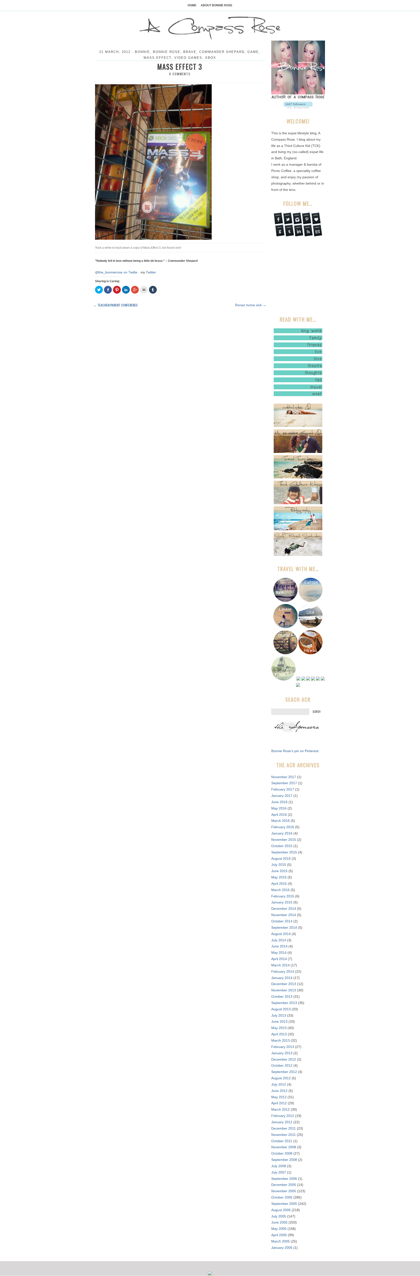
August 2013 (281, 1009)
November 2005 (283, 1191)
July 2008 (278, 1166)
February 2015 (282, 896)
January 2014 (281, 978)
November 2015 (283, 840)
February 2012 (282, 1116)
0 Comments (180, 73)
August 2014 (281, 934)
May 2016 (279, 808)
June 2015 (279, 871)
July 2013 (278, 1015)
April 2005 (279, 1235)
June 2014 (279, 946)
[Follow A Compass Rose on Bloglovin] (298, 107)
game (253, 52)
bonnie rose (166, 52)
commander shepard (222, 52)
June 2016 (279, 802)
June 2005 (279, 1222)
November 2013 (283, 990)
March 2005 (280, 1241)
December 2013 (283, 984)
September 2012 (284, 1072)
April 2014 (279, 959)
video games (188, 58)
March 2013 (280, 1040)
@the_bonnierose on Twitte (116, 272)
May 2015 (279, 877)
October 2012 (281, 1065)
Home (192, 5)
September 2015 (284, 852)
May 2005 (279, 1229)
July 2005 (278, 1216)
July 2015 (278, 865)
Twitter (151, 272)
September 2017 (284, 783)
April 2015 (279, 883)
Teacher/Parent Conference (115, 304)
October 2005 (281, 1197)
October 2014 (281, 921)
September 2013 (284, 1003)
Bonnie (142, 52)
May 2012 (279, 1097)
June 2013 (279, 1021)
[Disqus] (179, 372)
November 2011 (283, 1135)
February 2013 (282, 1047)
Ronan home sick (250, 305)
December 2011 (283, 1128)
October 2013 (281, 996)
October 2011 (281, 1141)
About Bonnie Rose (216, 5)
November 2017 (283, 777)
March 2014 (280, 965)
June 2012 (279, 1091)
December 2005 (283, 1185)
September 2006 (284, 1179)
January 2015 (281, 902)
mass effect (157, 58)
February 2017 (282, 789)
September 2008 (284, 1160)
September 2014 (284, 927)
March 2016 (280, 821)
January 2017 (281, 796)
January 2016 (281, 833)
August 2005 (281, 1210)
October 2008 (281, 1153)
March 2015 (280, 890)
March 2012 (280, 1109)
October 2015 (281, 846)
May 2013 (279, 1028)
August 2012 (281, 1078)
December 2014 (283, 908)
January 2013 (281, 1053)
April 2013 (279, 1034)
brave (189, 52)
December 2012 (283, 1059)
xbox (210, 58)
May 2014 (279, 952)
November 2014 (283, 915)
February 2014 (282, 971)
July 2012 (278, 1084)
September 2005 (284, 1204)
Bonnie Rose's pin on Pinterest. (295, 751)
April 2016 (279, 815)
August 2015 (281, 858)
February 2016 (282, 827)
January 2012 (281, 1122)
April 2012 (279, 1103)
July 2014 (278, 940)
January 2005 (281, 1248)
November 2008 (283, 1147)
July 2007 (278, 1172)
